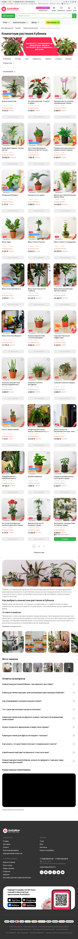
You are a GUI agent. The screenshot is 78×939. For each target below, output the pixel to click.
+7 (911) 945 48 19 (61, 859)
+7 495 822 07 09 (18, 2)
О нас (3, 3)
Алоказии (58, 59)
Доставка (10, 3)
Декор (34, 22)
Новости (52, 3)
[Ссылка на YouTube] (63, 872)
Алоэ (26, 59)
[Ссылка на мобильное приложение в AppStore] (14, 900)
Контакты (24, 3)
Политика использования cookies (44, 929)
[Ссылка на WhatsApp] (58, 872)
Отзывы (4, 1)
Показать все (7, 63)
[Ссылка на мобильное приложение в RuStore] (14, 905)
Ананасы (48, 59)
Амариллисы (37, 59)
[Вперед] (44, 546)
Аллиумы (18, 59)
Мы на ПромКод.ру (62, 929)
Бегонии (69, 59)
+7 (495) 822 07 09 (46, 859)
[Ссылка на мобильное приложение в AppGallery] (29, 905)
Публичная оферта (15, 926)
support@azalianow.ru (48, 867)
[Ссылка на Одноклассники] (54, 872)
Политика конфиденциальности (20, 929)
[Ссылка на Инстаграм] (46, 872)
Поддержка (33, 3)
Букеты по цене (19, 22)
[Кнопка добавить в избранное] (22, 78)
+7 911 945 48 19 (29, 2)
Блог (58, 3)
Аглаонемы (7, 59)
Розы (5, 22)
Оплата (17, 3)
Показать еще (39, 552)
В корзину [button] (65, 539)
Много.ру (66, 3)
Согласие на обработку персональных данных (54, 926)
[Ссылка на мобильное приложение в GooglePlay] (29, 900)
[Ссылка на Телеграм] (42, 872)
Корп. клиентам (43, 3)
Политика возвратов (30, 926)
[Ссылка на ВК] (50, 872)
